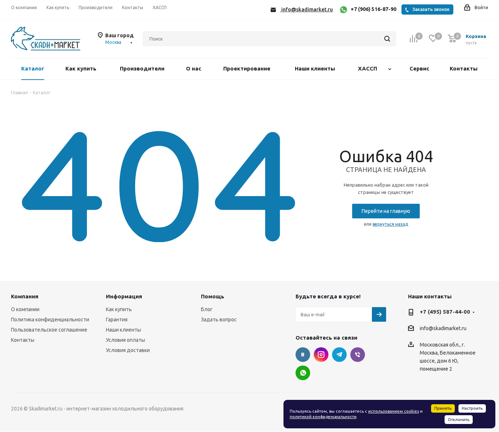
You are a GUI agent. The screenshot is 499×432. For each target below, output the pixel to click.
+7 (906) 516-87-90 (373, 9)
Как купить (119, 309)
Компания (24, 296)
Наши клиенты (123, 330)
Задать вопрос (219, 319)
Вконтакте (303, 354)
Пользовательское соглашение (49, 330)
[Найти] (387, 38)
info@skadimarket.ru (443, 329)
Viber (357, 354)
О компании (25, 309)
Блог (207, 309)
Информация (124, 296)
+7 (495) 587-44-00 (445, 312)
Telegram (339, 354)
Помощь (212, 296)
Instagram (321, 354)
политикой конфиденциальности (323, 416)
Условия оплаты (125, 340)
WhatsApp (303, 373)
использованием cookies (393, 411)
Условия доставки (128, 350)
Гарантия (116, 319)
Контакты (22, 340)
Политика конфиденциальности (50, 319)
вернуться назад (390, 224)
